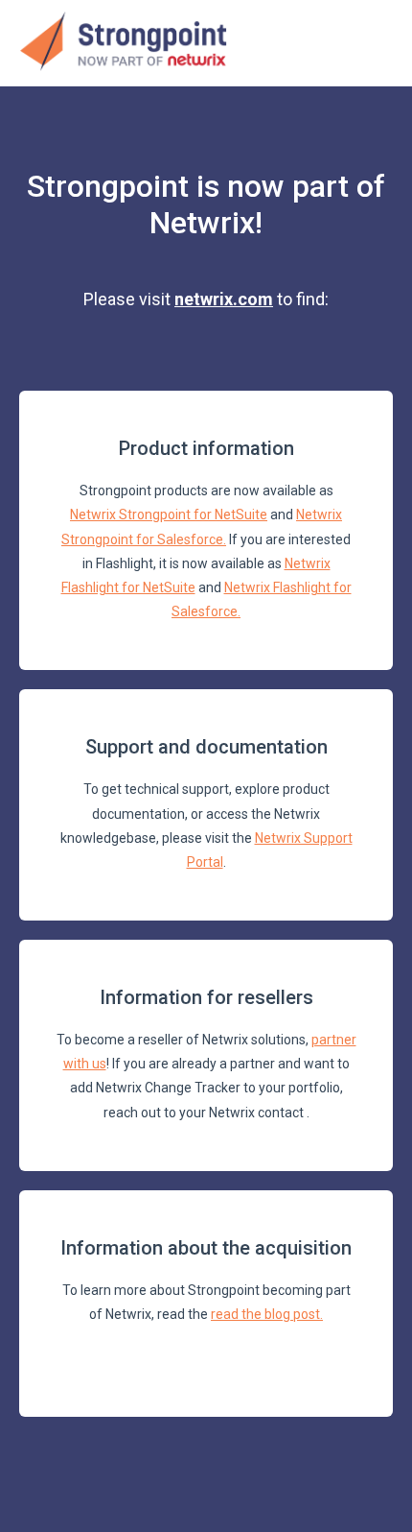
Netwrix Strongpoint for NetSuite (168, 514)
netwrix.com (223, 299)
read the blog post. (267, 1314)
